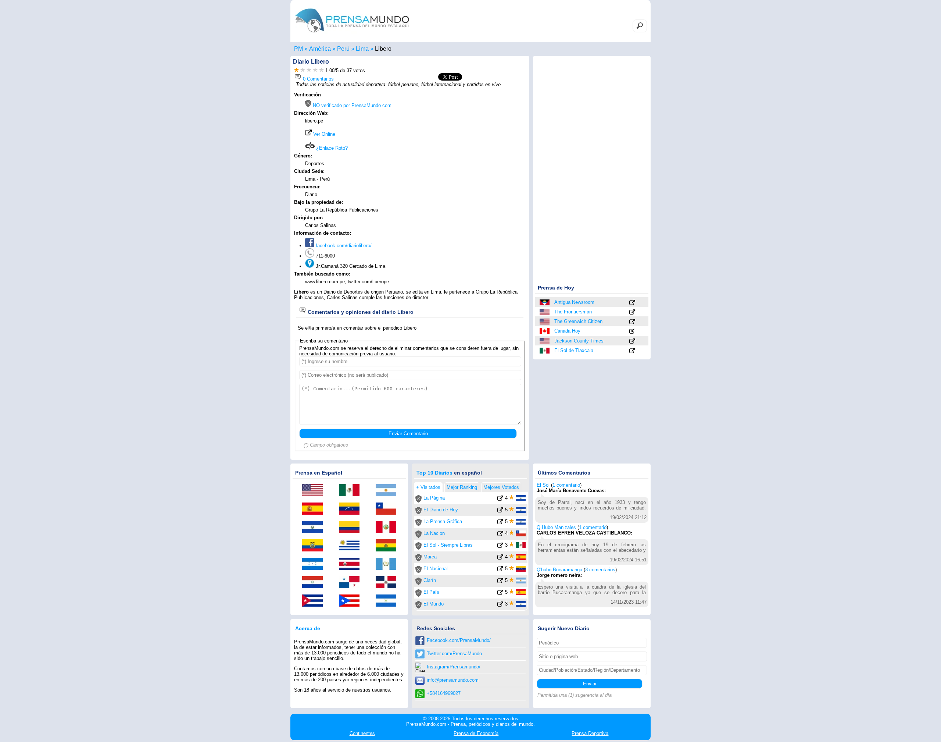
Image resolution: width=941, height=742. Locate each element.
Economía (476, 733)
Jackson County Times (579, 341)
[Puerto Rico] (351, 601)
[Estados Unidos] (545, 312)
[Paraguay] (315, 582)
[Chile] (388, 509)
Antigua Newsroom (574, 302)
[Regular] (302, 70)
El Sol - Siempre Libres (448, 545)
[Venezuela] (351, 509)
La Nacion (434, 533)
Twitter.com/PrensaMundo (454, 653)
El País (431, 592)
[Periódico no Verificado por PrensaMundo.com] (418, 501)
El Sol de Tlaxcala (573, 350)
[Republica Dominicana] (388, 582)
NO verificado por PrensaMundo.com (351, 105)
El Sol (543, 485)
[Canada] (545, 331)
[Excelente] (321, 70)
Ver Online (323, 134)
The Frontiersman (573, 312)
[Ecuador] (315, 546)
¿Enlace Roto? (331, 148)
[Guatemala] (388, 564)
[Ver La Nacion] (500, 534)
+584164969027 (444, 693)
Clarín (429, 580)
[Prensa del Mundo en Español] (352, 34)
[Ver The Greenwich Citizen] (632, 322)
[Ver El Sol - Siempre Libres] (500, 546)
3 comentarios (600, 569)
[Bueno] (309, 70)
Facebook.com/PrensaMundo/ (459, 640)
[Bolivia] (388, 546)
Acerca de (307, 628)
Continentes (362, 733)
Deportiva (590, 733)
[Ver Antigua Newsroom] (632, 303)
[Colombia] (351, 527)
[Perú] (388, 527)
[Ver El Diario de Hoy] (500, 511)
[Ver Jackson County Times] (632, 341)
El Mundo (433, 604)
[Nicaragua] (388, 601)
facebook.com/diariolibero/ (343, 245)
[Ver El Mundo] (500, 605)
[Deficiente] (296, 70)
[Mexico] (545, 351)
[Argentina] (388, 490)
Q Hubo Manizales (556, 527)
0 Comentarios (317, 79)
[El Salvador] (315, 527)
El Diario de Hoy (440, 509)
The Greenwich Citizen (578, 321)
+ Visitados (428, 487)
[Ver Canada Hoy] (632, 331)
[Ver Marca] (500, 558)
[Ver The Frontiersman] (632, 312)
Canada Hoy (567, 331)
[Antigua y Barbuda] (545, 302)
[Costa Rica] (351, 564)
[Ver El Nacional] (500, 570)
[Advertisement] (464, 138)
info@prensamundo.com (453, 680)
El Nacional (435, 568)
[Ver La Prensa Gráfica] (500, 523)
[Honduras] (315, 564)
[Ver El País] (500, 593)
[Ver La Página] (500, 499)
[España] (315, 509)
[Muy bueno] (315, 70)
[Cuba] (315, 601)
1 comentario (566, 485)
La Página (434, 498)
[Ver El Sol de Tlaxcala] (632, 351)
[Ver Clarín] (500, 582)
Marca (430, 557)
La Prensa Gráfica (442, 521)
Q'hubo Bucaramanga (559, 569)
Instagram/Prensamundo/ (453, 667)
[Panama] (351, 582)
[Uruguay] (351, 546)
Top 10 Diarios (434, 473)
